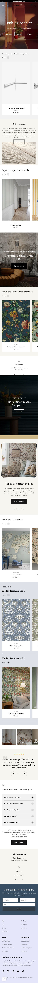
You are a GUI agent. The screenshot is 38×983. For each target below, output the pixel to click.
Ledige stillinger (25, 944)
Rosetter (29, 34)
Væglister (19, 34)
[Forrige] (2, 1)
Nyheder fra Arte (19, 266)
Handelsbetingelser (26, 948)
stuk (10, 28)
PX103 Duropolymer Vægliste (16, 108)
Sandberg (16, 223)
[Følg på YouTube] (18, 971)
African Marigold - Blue (16, 646)
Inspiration (5, 931)
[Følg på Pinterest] (13, 971)
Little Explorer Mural (16, 575)
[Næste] (35, 1)
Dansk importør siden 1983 (19, 1)
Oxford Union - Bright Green (16, 713)
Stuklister (9, 34)
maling (10, 963)
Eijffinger (16, 344)
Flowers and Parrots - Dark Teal (16, 347)
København (24, 924)
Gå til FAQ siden (19, 842)
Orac (16, 106)
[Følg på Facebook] (3, 971)
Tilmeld (19, 909)
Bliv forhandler (6, 941)
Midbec (16, 643)
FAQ (3, 924)
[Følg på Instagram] (8, 971)
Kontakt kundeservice (8, 948)
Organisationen (25, 941)
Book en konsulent (7, 944)
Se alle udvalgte (19, 501)
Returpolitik (24, 951)
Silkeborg (23, 928)
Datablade (5, 951)
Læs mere (19, 142)
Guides (4, 928)
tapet (3, 963)
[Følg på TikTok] (23, 971)
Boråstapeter (16, 572)
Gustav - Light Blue (16, 225)
